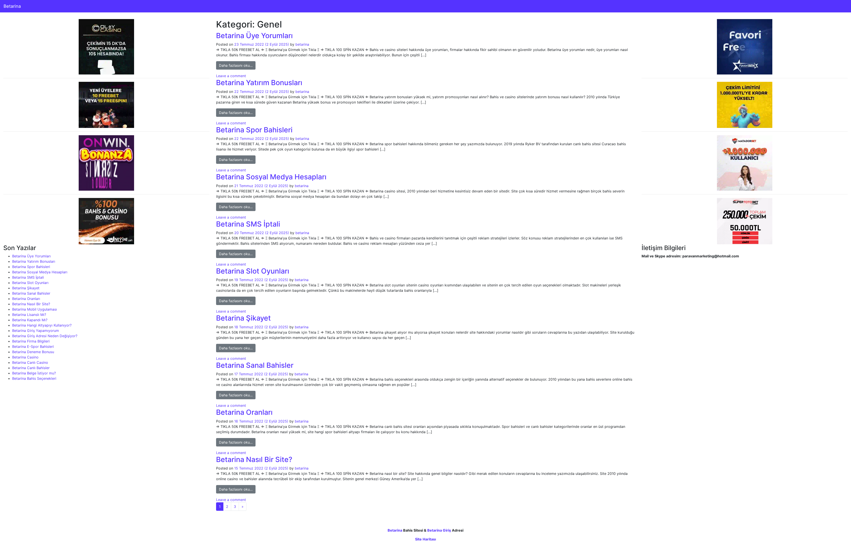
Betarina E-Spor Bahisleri (33, 346)
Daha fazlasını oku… (237, 65)
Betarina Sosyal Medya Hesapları (39, 272)
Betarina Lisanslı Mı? (29, 314)
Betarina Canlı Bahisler (31, 368)
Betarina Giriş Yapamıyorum (35, 330)
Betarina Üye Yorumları (31, 256)
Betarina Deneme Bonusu (33, 352)
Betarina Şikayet (25, 288)
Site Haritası (425, 539)
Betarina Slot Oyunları (30, 282)
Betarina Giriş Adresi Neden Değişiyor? (44, 336)
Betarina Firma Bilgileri (31, 341)
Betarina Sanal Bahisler (31, 293)
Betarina (12, 6)
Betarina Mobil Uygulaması (34, 309)
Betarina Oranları (26, 298)
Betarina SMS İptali (28, 277)
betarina (302, 44)
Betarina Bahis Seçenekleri (34, 378)
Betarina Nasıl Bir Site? (31, 304)
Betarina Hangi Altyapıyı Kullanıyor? (42, 325)
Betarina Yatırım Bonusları (33, 261)
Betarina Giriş (439, 530)
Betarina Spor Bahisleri (31, 266)
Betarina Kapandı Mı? (29, 320)
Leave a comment (231, 76)
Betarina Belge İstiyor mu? (34, 373)
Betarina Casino (25, 357)
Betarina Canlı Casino (30, 362)
